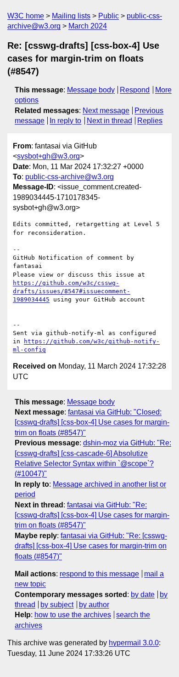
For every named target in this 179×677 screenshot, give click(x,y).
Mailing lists (71, 16)
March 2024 (87, 26)
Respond (135, 90)
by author (94, 605)
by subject (56, 605)
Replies (149, 121)
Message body (91, 90)
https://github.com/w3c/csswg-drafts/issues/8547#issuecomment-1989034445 (71, 291)
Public (108, 16)
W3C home (25, 16)
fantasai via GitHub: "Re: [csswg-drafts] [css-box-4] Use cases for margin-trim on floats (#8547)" (92, 515)
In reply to (65, 121)
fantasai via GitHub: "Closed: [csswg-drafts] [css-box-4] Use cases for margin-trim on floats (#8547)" (92, 422)
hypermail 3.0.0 (134, 643)
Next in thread (109, 121)
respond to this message (99, 574)
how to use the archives (72, 615)
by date (143, 594)
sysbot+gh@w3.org (48, 156)
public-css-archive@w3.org (69, 177)
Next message (106, 110)
